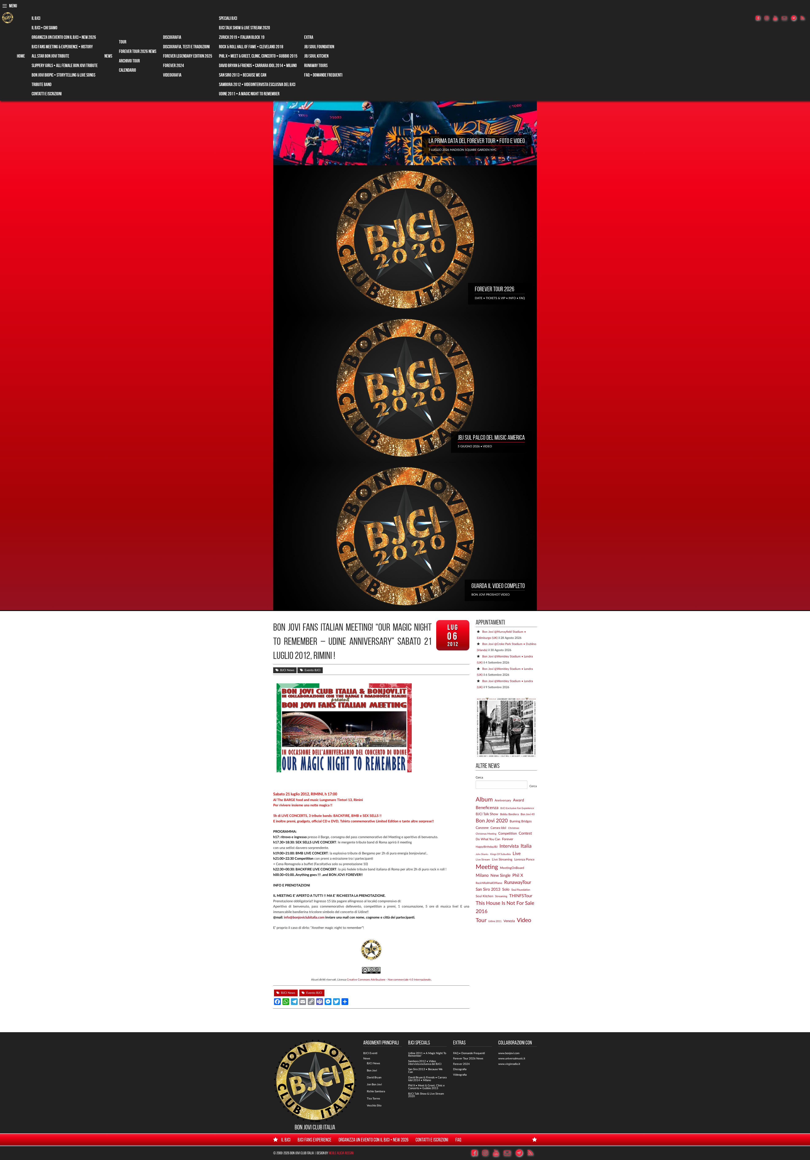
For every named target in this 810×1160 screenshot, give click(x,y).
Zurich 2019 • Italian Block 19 (242, 37)
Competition (507, 833)
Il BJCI (36, 18)
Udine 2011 (495, 921)
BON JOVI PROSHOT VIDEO (490, 594)
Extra (308, 37)
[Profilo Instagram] (768, 18)
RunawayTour (517, 882)
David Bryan (374, 1077)
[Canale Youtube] (777, 18)
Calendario (127, 70)
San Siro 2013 (488, 890)
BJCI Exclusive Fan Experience (517, 808)
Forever (507, 839)
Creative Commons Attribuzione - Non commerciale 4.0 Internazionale (389, 979)
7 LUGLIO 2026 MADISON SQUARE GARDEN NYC (462, 149)
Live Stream (483, 859)
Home (21, 55)
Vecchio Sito (374, 1105)
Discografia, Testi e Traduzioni (186, 46)
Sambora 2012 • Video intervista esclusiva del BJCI (424, 1062)
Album (484, 800)
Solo (505, 890)
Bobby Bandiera (509, 814)
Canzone (482, 828)
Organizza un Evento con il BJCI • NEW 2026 (64, 37)
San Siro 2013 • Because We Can (242, 74)
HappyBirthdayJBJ (487, 846)
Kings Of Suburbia (500, 854)
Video (524, 920)
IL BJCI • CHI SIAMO (44, 27)
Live (517, 853)
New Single (500, 876)
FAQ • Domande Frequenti (323, 74)
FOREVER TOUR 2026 (494, 289)
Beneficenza (487, 808)
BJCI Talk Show (487, 814)
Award (518, 800)
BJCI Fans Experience (314, 1139)
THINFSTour (520, 896)
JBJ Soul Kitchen (316, 55)
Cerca (479, 777)
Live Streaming (502, 859)
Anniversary (503, 800)
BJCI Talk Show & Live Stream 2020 (244, 27)
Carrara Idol (498, 828)
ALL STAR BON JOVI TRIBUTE (50, 55)
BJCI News (287, 670)
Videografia (172, 74)
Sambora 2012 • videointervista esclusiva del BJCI (257, 84)
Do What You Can (488, 839)
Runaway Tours (316, 65)
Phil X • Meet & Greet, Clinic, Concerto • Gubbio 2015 (258, 55)
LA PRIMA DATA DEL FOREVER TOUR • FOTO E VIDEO (477, 140)
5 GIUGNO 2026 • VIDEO (475, 446)
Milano (482, 875)
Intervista (509, 846)
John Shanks (482, 854)
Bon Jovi (372, 1070)
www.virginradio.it (509, 1064)
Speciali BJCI (228, 18)
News (108, 55)
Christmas (513, 828)
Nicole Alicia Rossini (341, 1153)
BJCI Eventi (370, 1053)
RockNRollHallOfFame (489, 883)
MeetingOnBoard (512, 868)
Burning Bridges (521, 821)
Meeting (487, 867)
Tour (122, 41)
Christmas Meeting (486, 834)
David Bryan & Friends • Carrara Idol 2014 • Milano (258, 65)
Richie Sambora (376, 1091)
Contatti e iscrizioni (47, 93)
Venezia (509, 921)
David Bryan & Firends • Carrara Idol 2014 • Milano (427, 1079)
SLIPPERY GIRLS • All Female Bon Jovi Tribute (65, 65)
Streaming (501, 896)
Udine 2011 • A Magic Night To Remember (249, 93)
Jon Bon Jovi (374, 1084)
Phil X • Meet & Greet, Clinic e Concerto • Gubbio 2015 (426, 1087)
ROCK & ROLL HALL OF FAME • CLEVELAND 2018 (251, 46)
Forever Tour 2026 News (137, 51)
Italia (526, 846)
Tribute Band (41, 84)
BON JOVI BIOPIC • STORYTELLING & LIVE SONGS (63, 74)
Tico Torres (373, 1098)
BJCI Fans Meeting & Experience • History (62, 46)
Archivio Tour (129, 60)
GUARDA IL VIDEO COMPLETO (498, 585)
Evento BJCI (312, 670)
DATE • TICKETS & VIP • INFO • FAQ (500, 298)
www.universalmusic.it (511, 1058)
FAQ (458, 1139)
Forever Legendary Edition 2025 (187, 55)
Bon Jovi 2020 (492, 820)
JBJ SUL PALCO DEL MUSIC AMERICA (491, 437)
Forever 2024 (173, 65)
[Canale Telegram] (795, 18)
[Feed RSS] (804, 18)
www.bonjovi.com (509, 1053)
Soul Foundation (520, 890)
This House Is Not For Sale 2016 (505, 907)
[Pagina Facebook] (760, 18)
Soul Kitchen (484, 896)
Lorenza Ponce (524, 859)
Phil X (517, 875)
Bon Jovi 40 (528, 814)
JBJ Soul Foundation (319, 46)
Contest (525, 833)
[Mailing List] (786, 18)
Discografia (172, 37)
